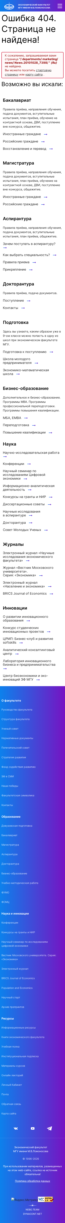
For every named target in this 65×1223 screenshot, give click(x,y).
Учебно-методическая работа (19, 882)
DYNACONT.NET (32, 1214)
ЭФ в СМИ (7, 776)
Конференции (9, 922)
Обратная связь (11, 1103)
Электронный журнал (14, 968)
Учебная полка (10, 1046)
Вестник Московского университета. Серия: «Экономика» (28, 957)
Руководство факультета (16, 709)
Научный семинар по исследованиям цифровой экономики (24, 943)
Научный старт (10, 997)
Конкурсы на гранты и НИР (18, 932)
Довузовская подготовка (16, 825)
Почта (5, 1094)
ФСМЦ (5, 901)
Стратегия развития (13, 757)
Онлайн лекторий (12, 1075)
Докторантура (10, 863)
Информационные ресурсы (18, 1027)
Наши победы (9, 785)
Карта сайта (8, 1113)
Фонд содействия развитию (18, 766)
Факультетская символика (17, 795)
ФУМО (5, 892)
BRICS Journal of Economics (18, 978)
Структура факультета (15, 719)
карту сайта (34, 74)
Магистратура (10, 844)
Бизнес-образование (14, 873)
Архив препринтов (12, 1006)
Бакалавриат (9, 835)
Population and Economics (16, 987)
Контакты (7, 805)
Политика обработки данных (32, 1180)
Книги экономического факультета (22, 1037)
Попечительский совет (15, 747)
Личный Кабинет (11, 1084)
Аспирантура (9, 854)
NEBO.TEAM (32, 1209)
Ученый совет (9, 728)
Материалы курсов (13, 1065)
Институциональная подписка (20, 1056)
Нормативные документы (17, 738)
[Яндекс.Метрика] (24, 1200)
